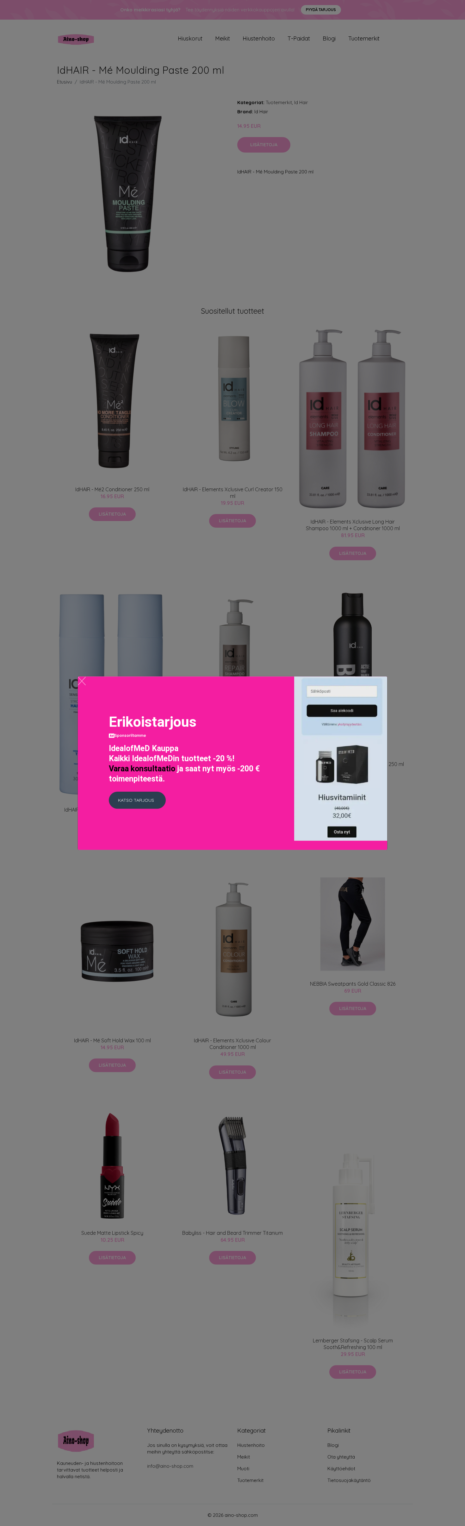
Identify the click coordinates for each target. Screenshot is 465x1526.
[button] (137, 800)
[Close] (82, 681)
